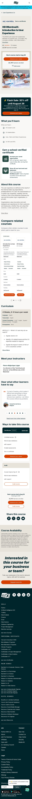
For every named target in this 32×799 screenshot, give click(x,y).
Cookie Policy (5, 764)
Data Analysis (5, 615)
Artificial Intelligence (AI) (8, 610)
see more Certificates (7, 660)
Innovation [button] (11, 268)
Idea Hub (21, 732)
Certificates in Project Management (11, 651)
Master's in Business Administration (11, 678)
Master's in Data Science (8, 685)
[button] (14, 595)
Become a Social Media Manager (10, 707)
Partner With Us (6, 732)
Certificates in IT (5, 656)
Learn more (25, 8)
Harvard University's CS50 (8, 640)
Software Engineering (7, 624)
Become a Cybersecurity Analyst (10, 709)
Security (21, 739)
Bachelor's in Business (7, 676)
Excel (2, 619)
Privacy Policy (5, 762)
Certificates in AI (5, 649)
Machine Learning (6, 629)
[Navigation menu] (2, 2)
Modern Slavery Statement (9, 772)
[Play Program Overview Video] (16, 79)
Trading (3, 612)
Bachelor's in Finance (7, 673)
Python (3, 607)
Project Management (7, 627)
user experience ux (9, 12)
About (3, 734)
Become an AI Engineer (8, 716)
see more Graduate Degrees (9, 691)
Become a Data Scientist (8, 712)
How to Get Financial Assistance (10, 702)
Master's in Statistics (7, 681)
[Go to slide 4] (17, 413)
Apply (17, 787)
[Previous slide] (7, 413)
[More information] (17, 110)
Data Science (5, 622)
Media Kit (22, 742)
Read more (6, 256)
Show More (5, 42)
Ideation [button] (5, 268)
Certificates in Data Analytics (9, 654)
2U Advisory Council (7, 745)
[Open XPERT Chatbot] (27, 789)
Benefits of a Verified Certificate (10, 700)
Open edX (4, 742)
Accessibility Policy (7, 767)
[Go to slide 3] (18, 300)
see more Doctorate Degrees (9, 692)
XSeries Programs (6, 647)
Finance (3, 617)
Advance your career (16, 59)
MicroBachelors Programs (8, 644)
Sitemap (3, 775)
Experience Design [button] (20, 266)
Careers (3, 747)
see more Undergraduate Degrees (10, 689)
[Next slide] (25, 413)
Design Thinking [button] (7, 261)
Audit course (17, 66)
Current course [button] (6, 236)
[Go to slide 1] (13, 300)
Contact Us (22, 734)
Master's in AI (5, 683)
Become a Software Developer (10, 714)
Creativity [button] (19, 261)
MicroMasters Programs (8, 642)
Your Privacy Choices (7, 777)
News (3, 750)
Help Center (22, 737)
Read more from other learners (16, 418)
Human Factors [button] (7, 264)
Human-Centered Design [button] (8, 266)
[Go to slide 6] (22, 413)
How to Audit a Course (7, 704)
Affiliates (4, 739)
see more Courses (6, 632)
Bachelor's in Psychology (8, 671)
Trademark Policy (6, 770)
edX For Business (6, 737)
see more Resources (7, 720)
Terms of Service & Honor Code (11, 759)
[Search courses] (29, 2)
